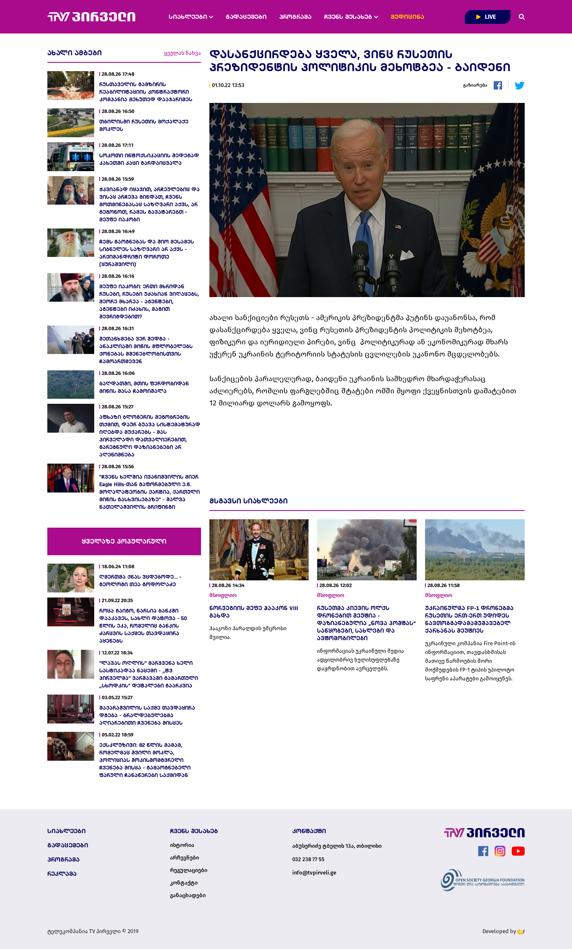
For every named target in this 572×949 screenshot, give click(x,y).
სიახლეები (189, 17)
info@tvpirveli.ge (314, 872)
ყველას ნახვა (182, 53)
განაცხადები (188, 895)
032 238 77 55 (308, 859)
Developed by (499, 931)
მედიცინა (407, 17)
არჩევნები (184, 858)
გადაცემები (246, 17)
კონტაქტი (184, 883)
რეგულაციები (188, 870)
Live (490, 17)
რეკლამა (62, 874)
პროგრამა (295, 17)
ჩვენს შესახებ (349, 17)
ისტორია (182, 845)
